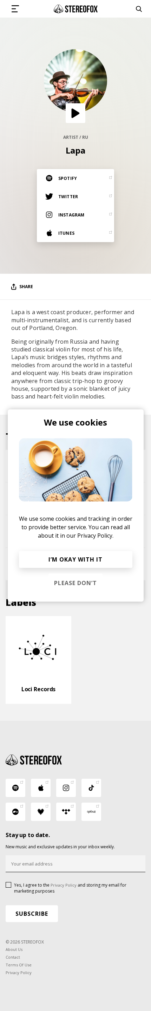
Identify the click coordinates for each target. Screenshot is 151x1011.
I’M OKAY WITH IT (75, 559)
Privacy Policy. (95, 535)
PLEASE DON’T (75, 583)
